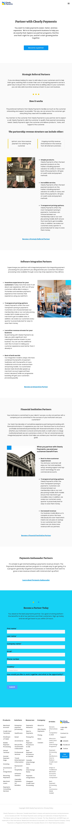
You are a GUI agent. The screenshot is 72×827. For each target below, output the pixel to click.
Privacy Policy (48, 808)
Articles (52, 722)
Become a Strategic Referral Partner (36, 239)
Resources (30, 720)
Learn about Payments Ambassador (36, 580)
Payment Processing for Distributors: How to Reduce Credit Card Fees (53, 757)
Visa (47, 818)
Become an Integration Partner (36, 387)
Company (41, 720)
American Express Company (56, 820)
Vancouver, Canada (22, 813)
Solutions (18, 720)
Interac (8, 818)
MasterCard (25, 820)
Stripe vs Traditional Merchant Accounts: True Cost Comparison (53, 772)
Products (6, 720)
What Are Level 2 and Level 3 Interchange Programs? (53, 742)
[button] (68, 3)
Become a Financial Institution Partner (36, 535)
